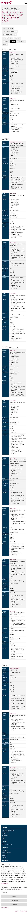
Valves (5, 44)
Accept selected (14, 900)
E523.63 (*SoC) (13, 293)
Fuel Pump (16, 10)
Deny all (14, 896)
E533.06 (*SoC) (13, 611)
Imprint (17, 911)
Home (3, 8)
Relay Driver (20, 41)
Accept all (14, 904)
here (20, 889)
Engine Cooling (7, 35)
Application (9, 8)
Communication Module (10, 31)
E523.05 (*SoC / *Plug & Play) (16, 142)
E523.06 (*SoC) (13, 193)
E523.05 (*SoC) (13, 350)
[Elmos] (6, 2)
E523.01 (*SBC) (13, 52)
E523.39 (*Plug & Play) (14, 668)
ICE (15, 35)
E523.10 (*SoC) (13, 98)
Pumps (10, 10)
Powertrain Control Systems (11, 38)
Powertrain (4, 10)
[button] (26, 3)
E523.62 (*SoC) (13, 242)
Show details (5, 907)
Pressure (5, 41)
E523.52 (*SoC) (13, 458)
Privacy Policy (23, 911)
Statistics (4, 892)
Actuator (10, 28)
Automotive (16, 8)
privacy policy (4, 883)
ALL (4, 28)
